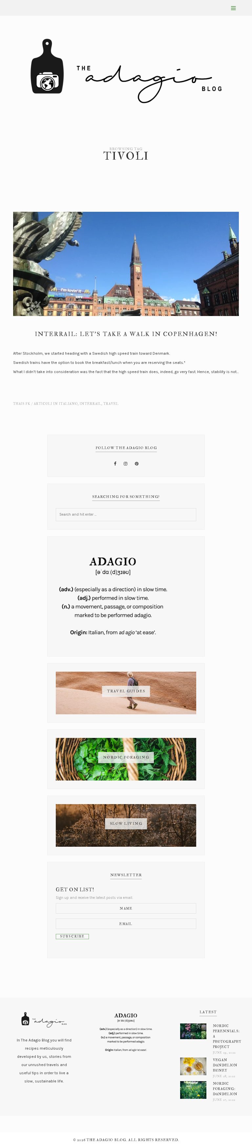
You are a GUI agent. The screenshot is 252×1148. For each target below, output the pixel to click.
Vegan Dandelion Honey (224, 1065)
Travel (111, 404)
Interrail (90, 404)
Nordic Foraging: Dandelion (224, 1088)
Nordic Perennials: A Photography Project (224, 1036)
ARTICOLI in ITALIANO (56, 404)
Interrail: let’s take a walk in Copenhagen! (126, 334)
